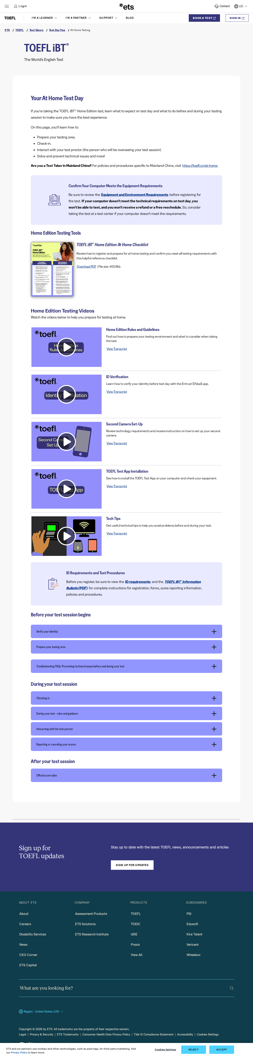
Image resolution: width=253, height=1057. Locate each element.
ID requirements (138, 582)
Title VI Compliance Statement (153, 1034)
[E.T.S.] (126, 6)
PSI (189, 914)
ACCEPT (221, 1049)
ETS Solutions (85, 924)
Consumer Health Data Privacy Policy (106, 1034)
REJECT (194, 1049)
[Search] (231, 988)
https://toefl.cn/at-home (199, 165)
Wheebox (193, 955)
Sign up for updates (132, 865)
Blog (130, 18)
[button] (45, 18)
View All (136, 955)
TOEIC (135, 924)
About (23, 914)
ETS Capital (28, 965)
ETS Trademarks (68, 1034)
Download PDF (86, 266)
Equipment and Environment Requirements (134, 195)
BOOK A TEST (202, 18)
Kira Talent (194, 934)
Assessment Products (91, 914)
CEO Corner (28, 955)
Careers (25, 924)
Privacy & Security (41, 1034)
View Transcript (117, 349)
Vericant (193, 944)
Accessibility (185, 1034)
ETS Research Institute (92, 934)
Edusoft (192, 924)
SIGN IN (235, 18)
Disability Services (32, 934)
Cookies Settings (208, 1034)
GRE (134, 934)
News (23, 944)
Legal (22, 1034)
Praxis (135, 944)
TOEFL (136, 914)
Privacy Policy (19, 1052)
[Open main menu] (6, 6)
